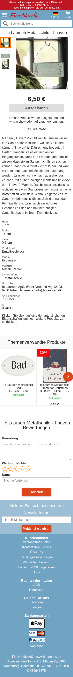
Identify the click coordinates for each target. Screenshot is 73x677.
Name (6, 474)
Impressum (36, 589)
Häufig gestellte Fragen (36, 557)
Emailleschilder (13, 251)
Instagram (36, 607)
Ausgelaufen (36, 108)
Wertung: (14, 463)
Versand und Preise (36, 542)
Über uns (36, 552)
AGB (36, 584)
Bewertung (10, 438)
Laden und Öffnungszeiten (36, 567)
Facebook (36, 602)
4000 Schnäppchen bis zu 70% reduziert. (36, 7)
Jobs (36, 572)
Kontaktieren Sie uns (36, 547)
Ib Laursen (9, 260)
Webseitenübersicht (36, 562)
